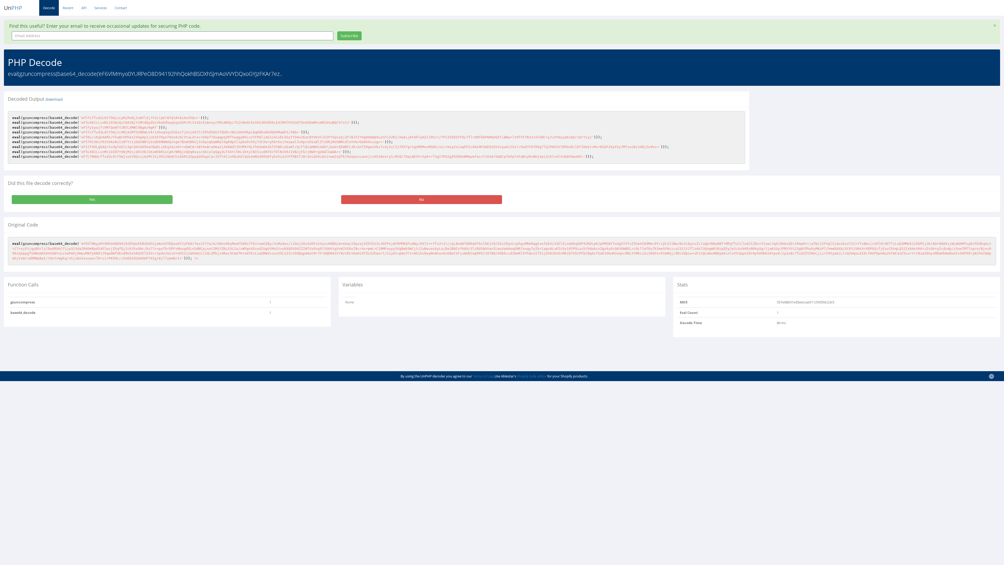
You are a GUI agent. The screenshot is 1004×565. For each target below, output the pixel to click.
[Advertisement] (801, 128)
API (84, 7)
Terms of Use (483, 376)
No (421, 199)
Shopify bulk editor (531, 376)
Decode (49, 7)
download (54, 99)
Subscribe (349, 35)
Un (13, 8)
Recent (68, 7)
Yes (92, 199)
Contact (121, 7)
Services (100, 7)
